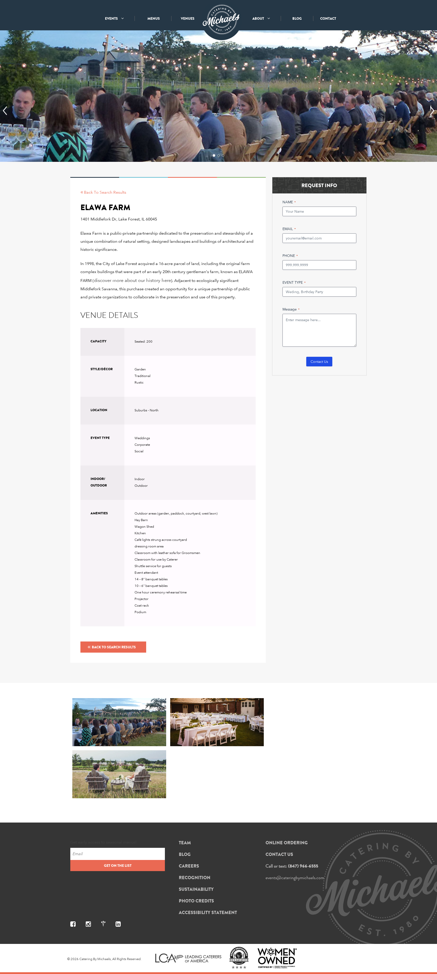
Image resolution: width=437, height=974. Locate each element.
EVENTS (112, 18)
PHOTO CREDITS (196, 901)
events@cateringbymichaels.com (295, 877)
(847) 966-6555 (303, 866)
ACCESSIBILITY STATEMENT (208, 912)
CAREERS (189, 866)
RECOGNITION (194, 877)
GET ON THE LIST (118, 865)
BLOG (297, 18)
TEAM (185, 842)
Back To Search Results (112, 646)
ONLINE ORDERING (287, 842)
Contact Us (319, 361)
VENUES (187, 18)
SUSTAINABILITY (196, 889)
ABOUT (258, 18)
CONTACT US (279, 854)
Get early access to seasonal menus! (103, 842)
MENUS (153, 18)
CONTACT (328, 18)
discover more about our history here (132, 280)
